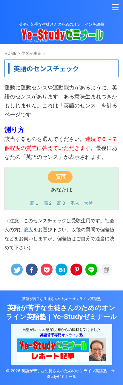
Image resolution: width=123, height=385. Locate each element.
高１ (34, 203)
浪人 (74, 203)
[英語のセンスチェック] (61, 270)
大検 (88, 203)
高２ (48, 203)
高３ (61, 203)
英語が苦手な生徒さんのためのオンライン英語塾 (61, 298)
